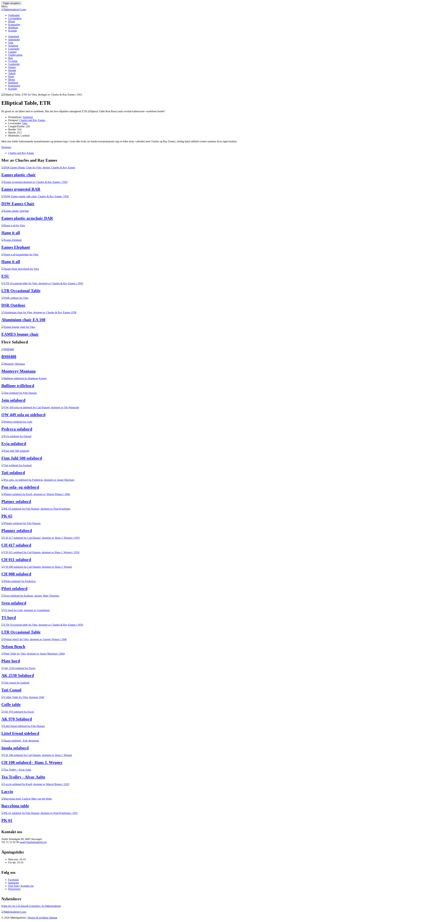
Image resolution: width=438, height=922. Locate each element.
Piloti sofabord (14, 588)
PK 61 (6, 820)
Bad (10, 58)
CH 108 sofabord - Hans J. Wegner (32, 762)
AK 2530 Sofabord (17, 675)
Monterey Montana (18, 371)
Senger (12, 67)
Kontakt (12, 30)
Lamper (12, 51)
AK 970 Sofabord (16, 719)
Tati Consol (11, 690)
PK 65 (6, 516)
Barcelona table (15, 806)
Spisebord (13, 36)
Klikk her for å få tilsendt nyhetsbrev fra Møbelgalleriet (31, 906)
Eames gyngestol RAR (20, 189)
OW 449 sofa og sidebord (23, 414)
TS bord (8, 617)
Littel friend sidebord (20, 733)
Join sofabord (13, 400)
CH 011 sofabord (16, 559)
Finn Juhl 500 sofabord (21, 458)
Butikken (13, 27)
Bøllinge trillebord (17, 385)
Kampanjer (14, 24)
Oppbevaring (15, 54)
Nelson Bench (13, 646)
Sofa (10, 42)
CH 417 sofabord (16, 545)
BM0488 (8, 356)
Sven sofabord (13, 603)
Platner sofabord (16, 501)
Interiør (12, 70)
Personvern (14, 888)
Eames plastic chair (18, 175)
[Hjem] (13, 9)
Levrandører (15, 18)
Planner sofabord (16, 530)
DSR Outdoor (13, 305)
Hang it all (10, 232)
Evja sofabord (13, 443)
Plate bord (10, 661)
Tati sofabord (13, 472)
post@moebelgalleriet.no (33, 842)
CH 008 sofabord (16, 574)
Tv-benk (12, 61)
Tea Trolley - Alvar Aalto (23, 777)
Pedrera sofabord (16, 429)
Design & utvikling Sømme (42, 917)
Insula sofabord (15, 748)
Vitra (24, 123)
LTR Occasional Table (21, 290)
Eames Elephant (15, 247)
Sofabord (13, 45)
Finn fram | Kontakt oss (21, 885)
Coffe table (11, 704)
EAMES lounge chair (20, 334)
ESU (5, 276)
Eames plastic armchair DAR (27, 218)
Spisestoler (14, 39)
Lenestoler (14, 48)
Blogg (11, 21)
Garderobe (14, 64)
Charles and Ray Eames (32, 120)
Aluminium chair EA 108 (23, 319)
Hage (11, 76)
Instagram (13, 882)
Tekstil (11, 73)
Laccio (7, 791)
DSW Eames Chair (18, 203)
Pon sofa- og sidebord (20, 487)
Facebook (13, 879)
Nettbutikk (14, 15)
